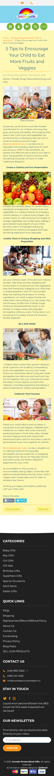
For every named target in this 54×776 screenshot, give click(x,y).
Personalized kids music (15, 448)
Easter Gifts (10, 591)
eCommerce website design (21, 767)
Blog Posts (9, 646)
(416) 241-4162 (15, 675)
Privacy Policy (11, 641)
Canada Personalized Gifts (26, 761)
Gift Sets (8, 565)
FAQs (6, 610)
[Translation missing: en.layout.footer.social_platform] (5, 698)
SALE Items (10, 586)
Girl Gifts (8, 560)
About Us (8, 625)
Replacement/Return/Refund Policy (25, 620)
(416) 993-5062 (18, 670)
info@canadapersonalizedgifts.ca (23, 680)
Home (5, 38)
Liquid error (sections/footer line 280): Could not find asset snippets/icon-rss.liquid (26, 707)
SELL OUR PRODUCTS (16, 651)
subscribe (12, 748)
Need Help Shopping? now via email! (22, 3)
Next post (43, 509)
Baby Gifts (9, 550)
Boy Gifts (8, 555)
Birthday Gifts (11, 570)
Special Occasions (14, 581)
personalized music (15, 144)
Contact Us (9, 630)
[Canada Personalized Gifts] (27, 13)
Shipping (8, 615)
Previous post (13, 509)
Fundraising (10, 636)
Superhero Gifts (12, 575)
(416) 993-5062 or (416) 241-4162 (31, 3)
